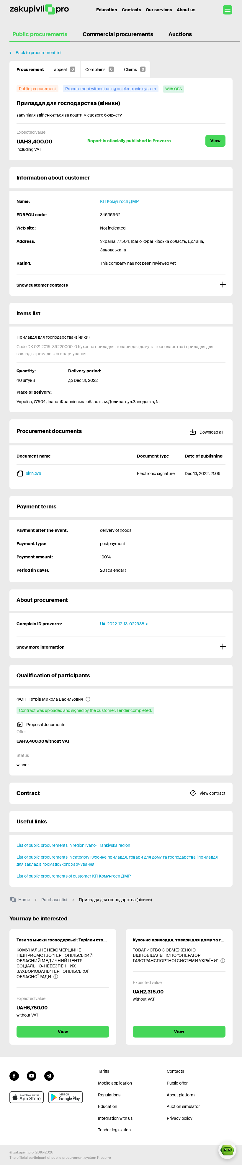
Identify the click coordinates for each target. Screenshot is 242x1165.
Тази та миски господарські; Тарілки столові (63, 940)
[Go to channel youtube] (31, 1075)
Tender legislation (114, 1129)
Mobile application (115, 1083)
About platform (181, 1095)
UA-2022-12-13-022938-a (124, 623)
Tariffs (103, 1071)
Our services (159, 9)
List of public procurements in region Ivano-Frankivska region (73, 845)
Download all (211, 432)
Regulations (109, 1095)
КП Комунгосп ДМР (119, 201)
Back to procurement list (39, 52)
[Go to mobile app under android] (65, 1097)
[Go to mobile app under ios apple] (26, 1097)
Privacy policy (179, 1118)
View (215, 140)
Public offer (177, 1083)
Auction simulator (183, 1106)
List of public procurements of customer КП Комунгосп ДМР (74, 876)
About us (186, 9)
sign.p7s (33, 473)
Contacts (131, 9)
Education (106, 9)
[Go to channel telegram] (49, 1075)
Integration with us (115, 1118)
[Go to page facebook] (14, 1075)
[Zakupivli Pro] (39, 9)
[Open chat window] (227, 1150)
